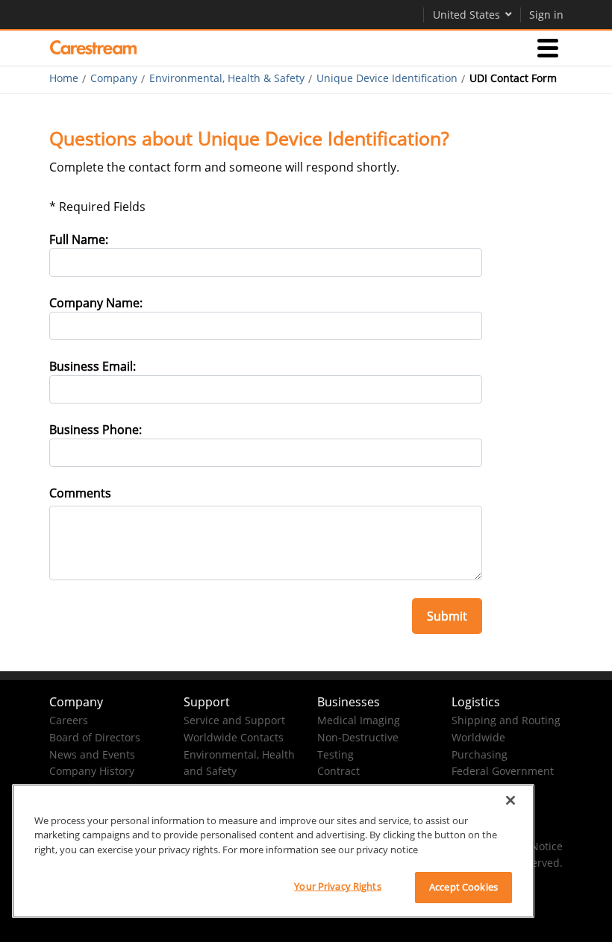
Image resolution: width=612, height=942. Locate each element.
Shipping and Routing (506, 720)
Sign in (546, 14)
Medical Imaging (358, 720)
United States (466, 14)
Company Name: (96, 303)
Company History (91, 771)
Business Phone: (95, 429)
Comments (80, 493)
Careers (68, 720)
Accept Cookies (463, 887)
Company (113, 78)
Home (63, 78)
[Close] (510, 800)
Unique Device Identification (387, 78)
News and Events (92, 754)
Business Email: (92, 366)
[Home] (93, 47)
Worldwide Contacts (234, 737)
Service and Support (234, 720)
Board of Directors (94, 737)
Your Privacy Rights (337, 886)
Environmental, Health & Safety (227, 78)
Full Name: (78, 239)
